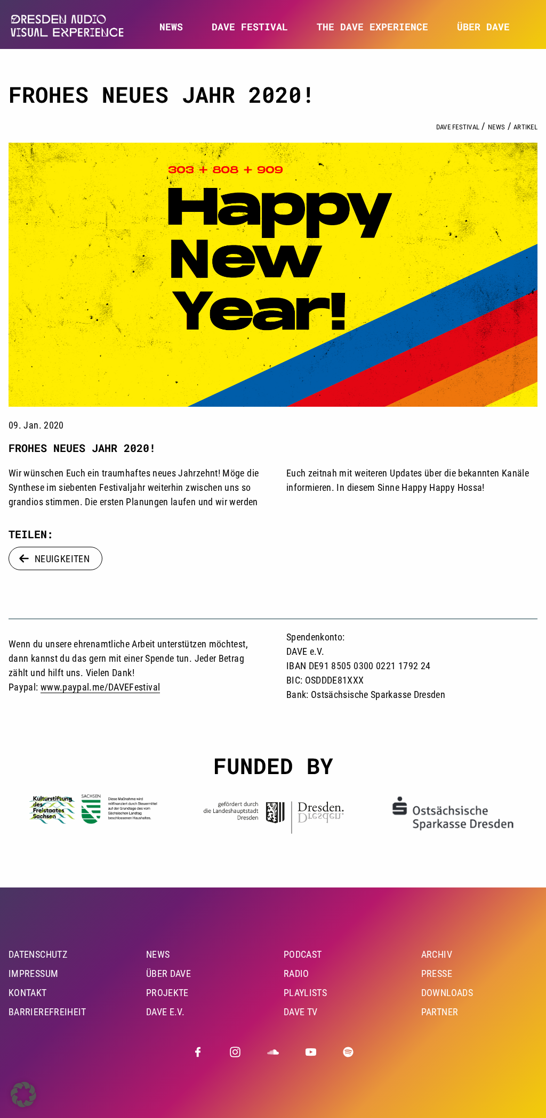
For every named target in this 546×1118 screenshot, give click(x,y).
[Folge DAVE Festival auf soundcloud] (273, 1052)
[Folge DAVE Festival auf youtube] (310, 1052)
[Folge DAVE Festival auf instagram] (235, 1052)
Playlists (305, 992)
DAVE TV (301, 1011)
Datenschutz (38, 954)
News (171, 27)
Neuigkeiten (62, 558)
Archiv (436, 954)
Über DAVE (483, 27)
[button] (23, 1094)
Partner (440, 1011)
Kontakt (28, 992)
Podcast (303, 954)
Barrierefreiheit (47, 1011)
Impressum (33, 973)
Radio (296, 973)
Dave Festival (457, 127)
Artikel (525, 127)
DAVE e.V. (165, 1011)
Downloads (447, 992)
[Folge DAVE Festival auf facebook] (197, 1052)
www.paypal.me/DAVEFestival (100, 687)
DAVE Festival (250, 27)
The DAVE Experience (372, 27)
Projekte (167, 992)
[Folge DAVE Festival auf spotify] (348, 1052)
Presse (436, 973)
